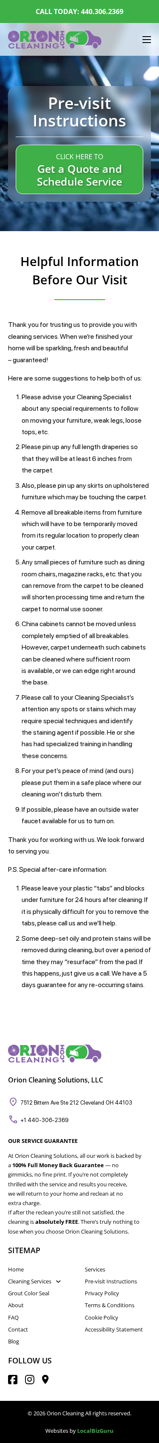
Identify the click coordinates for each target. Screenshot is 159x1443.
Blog (13, 1341)
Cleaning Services (29, 1281)
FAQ (13, 1317)
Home (16, 1269)
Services (95, 1269)
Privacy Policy (102, 1293)
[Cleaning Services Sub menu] (58, 1281)
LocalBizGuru (95, 1430)
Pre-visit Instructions (111, 1281)
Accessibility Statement (114, 1329)
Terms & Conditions (109, 1305)
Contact (18, 1329)
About (16, 1305)
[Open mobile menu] (146, 39)
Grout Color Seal (28, 1293)
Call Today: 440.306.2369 (79, 11)
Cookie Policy (101, 1317)
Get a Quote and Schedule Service (79, 175)
